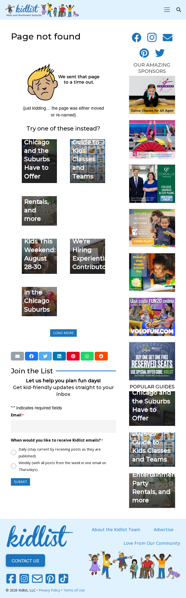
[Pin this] (73, 356)
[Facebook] (136, 37)
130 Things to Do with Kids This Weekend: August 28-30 (39, 241)
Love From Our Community (152, 543)
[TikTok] (63, 578)
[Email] (167, 37)
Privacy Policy (49, 590)
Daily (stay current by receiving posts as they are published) (60, 452)
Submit (20, 481)
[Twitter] (160, 53)
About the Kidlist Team (116, 529)
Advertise (163, 529)
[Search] (178, 10)
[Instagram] (152, 37)
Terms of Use (74, 590)
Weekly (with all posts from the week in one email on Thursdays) (62, 466)
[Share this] (31, 356)
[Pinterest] (144, 53)
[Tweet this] (45, 356)
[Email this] (17, 356)
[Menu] (167, 10)
